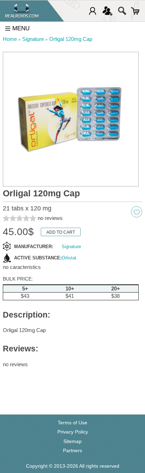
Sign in (92, 11)
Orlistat (69, 257)
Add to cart (60, 232)
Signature (71, 246)
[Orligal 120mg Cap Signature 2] (71, 119)
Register (107, 11)
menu (21, 28)
